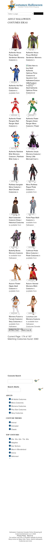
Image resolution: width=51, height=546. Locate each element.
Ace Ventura (15, 446)
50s (16, 439)
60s (20, 439)
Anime (13, 453)
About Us (30, 536)
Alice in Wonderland (18, 449)
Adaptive (14, 442)
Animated (14, 426)
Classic (14, 429)
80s (27, 439)
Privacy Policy (21, 536)
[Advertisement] (25, 355)
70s (23, 439)
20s (12, 439)
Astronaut (15, 456)
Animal (13, 422)
